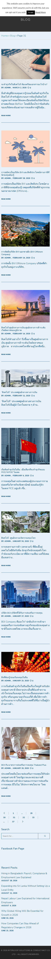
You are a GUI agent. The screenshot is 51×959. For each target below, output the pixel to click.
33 (33, 817)
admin (7, 87)
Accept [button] (30, 12)
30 (4, 817)
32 (24, 817)
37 (13, 821)
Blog (12, 35)
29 (31, 813)
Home (4, 35)
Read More (40, 12)
